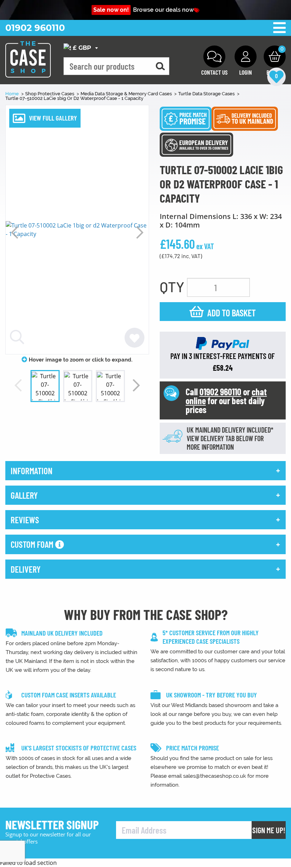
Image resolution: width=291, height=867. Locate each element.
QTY (172, 286)
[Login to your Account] (246, 57)
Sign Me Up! (268, 830)
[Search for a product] (160, 66)
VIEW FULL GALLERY (53, 118)
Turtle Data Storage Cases (207, 93)
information (32, 470)
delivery (25, 569)
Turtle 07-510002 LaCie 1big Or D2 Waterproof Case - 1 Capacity (74, 98)
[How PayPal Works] (222, 343)
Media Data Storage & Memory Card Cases (127, 93)
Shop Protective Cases (50, 93)
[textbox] (82, 48)
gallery (24, 495)
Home (12, 93)
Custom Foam (33, 544)
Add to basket (231, 312)
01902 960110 (35, 27)
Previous (14, 232)
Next (139, 232)
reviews (25, 519)
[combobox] (82, 48)
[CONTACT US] (214, 57)
